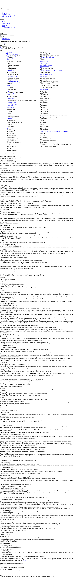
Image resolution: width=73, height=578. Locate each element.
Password (8, 35)
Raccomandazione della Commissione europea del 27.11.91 (32, 496)
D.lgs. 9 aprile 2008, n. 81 (5, 25)
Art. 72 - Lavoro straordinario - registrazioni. (11, 106)
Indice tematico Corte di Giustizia (6, 23)
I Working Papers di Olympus (5, 13)
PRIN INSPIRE (4, 31)
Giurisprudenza (4, 21)
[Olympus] (22, 7)
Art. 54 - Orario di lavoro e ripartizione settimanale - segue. (13, 93)
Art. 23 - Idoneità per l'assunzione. (10, 70)
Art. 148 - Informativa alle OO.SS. (44, 66)
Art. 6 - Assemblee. (42, 136)
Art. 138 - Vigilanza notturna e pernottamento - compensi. (47, 57)
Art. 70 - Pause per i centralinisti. (9, 105)
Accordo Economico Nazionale (44, 89)
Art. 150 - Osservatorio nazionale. (44, 67)
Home (2, 12)
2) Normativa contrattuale (9, 52)
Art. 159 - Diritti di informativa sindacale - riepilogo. (46, 74)
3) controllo (7, 53)
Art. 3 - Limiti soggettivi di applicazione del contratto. (12, 56)
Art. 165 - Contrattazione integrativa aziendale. (45, 79)
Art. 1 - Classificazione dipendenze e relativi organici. (12, 54)
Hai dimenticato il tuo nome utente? (6, 39)
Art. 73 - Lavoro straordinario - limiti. (10, 107)
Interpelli (3, 22)
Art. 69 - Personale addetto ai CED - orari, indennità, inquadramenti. (14, 104)
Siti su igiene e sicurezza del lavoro (6, 17)
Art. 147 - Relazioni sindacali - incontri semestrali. (46, 65)
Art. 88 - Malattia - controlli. (9, 118)
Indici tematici (3, 26)
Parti (0, 47)
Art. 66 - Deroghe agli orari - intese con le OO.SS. (12, 102)
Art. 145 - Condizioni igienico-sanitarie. (45, 63)
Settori (1, 48)
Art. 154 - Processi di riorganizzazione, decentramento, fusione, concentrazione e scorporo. (51, 70)
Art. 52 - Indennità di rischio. (9, 91)
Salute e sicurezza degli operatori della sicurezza (7, 16)
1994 (5, 43)
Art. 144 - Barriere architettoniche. (44, 62)
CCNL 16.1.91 (25, 560)
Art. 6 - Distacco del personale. (9, 58)
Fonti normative (4, 20)
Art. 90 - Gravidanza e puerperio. (10, 119)
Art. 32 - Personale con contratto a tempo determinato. (12, 76)
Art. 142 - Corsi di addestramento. (44, 61)
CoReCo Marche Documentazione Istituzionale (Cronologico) (9, 27)
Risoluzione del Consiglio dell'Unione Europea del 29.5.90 (16, 496)
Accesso (2, 37)
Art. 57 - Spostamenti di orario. (9, 95)
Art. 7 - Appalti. (7, 59)
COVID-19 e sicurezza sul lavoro (6, 14)
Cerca (1, 8)
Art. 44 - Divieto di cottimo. (9, 85)
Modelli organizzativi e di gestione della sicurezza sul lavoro (9, 15)
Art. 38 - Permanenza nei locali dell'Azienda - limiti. (12, 81)
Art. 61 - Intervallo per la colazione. (10, 98)
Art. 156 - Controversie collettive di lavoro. (45, 71)
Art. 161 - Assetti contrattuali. (43, 76)
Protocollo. (41, 116)
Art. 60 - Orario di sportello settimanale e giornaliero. (12, 97)
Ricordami (2, 36)
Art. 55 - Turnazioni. (8, 94)
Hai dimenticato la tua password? (6, 38)
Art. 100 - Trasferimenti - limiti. (9, 128)
